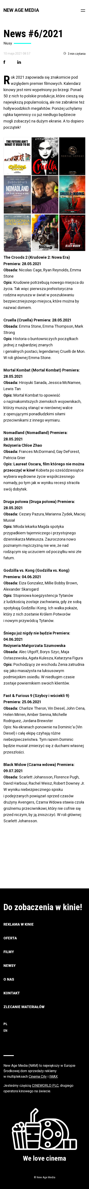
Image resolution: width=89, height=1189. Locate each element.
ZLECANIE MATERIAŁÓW (23, 1007)
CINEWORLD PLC (45, 1086)
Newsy (9, 966)
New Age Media (21, 10)
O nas (8, 979)
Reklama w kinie (18, 924)
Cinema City (38, 1076)
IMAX (53, 1076)
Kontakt (11, 993)
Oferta (10, 938)
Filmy (8, 952)
